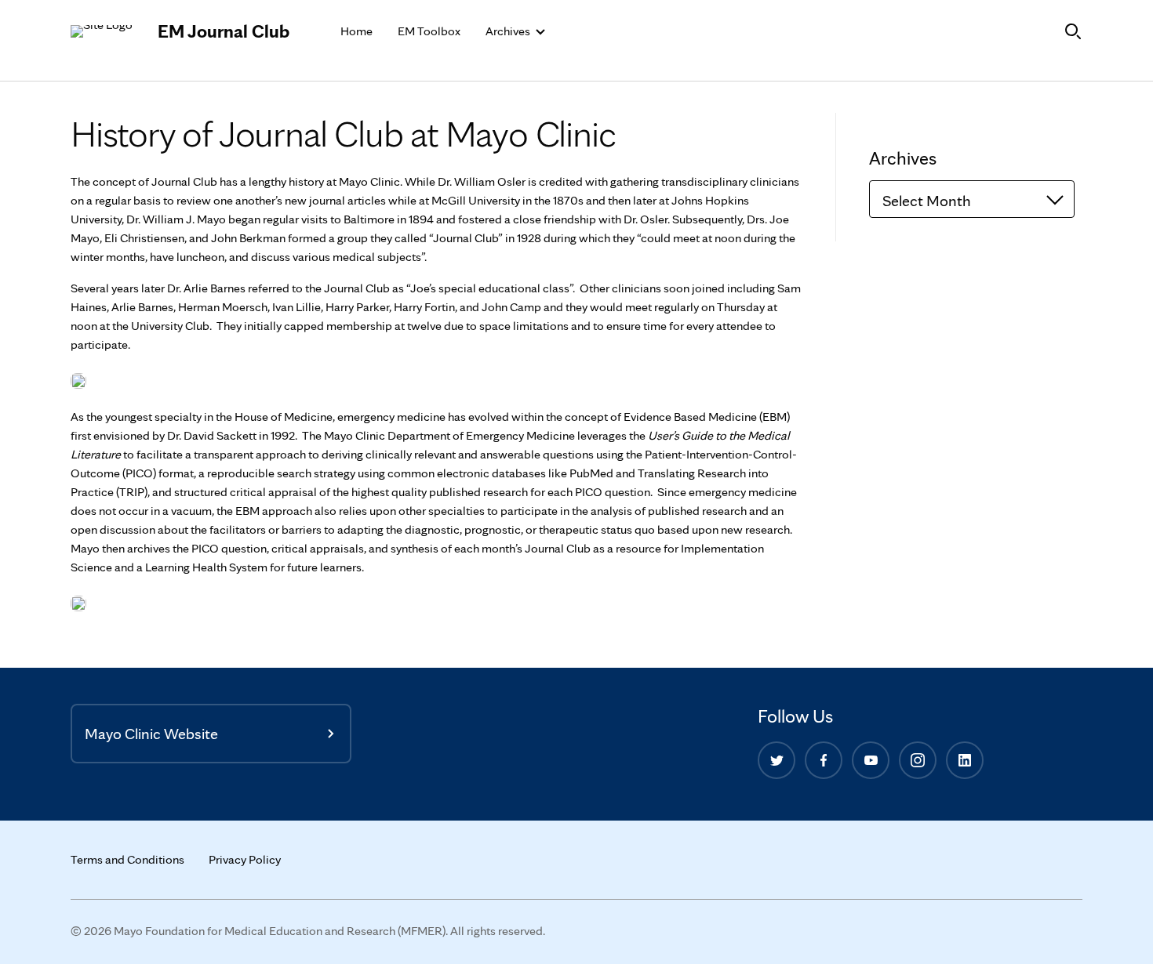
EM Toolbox (429, 31)
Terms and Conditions (127, 859)
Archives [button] (509, 31)
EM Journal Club (223, 31)
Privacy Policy (245, 859)
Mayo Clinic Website (151, 733)
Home (356, 31)
